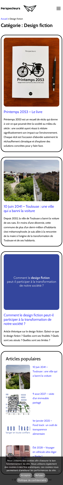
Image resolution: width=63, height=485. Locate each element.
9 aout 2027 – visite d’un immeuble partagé (43, 398)
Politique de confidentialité (32, 480)
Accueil (4, 18)
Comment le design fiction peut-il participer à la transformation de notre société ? (29, 319)
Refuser (39, 475)
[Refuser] (59, 470)
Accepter (26, 475)
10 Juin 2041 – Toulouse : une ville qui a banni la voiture (29, 208)
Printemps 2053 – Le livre (23, 112)
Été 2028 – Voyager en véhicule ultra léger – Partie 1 (44, 452)
